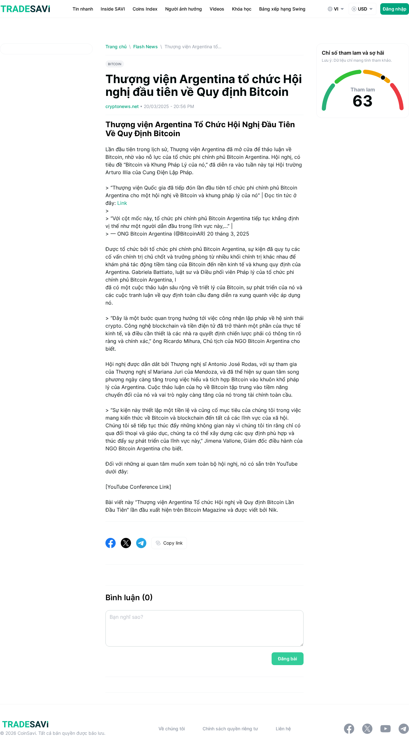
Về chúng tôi (171, 728)
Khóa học (241, 9)
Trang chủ (116, 46)
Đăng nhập (394, 9)
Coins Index (145, 9)
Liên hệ (283, 728)
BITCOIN (114, 64)
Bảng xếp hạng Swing (282, 9)
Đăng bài (287, 658)
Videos (217, 9)
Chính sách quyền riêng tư (230, 728)
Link (122, 203)
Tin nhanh (83, 9)
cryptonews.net (122, 106)
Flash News (145, 46)
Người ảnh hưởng (183, 9)
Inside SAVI (113, 9)
